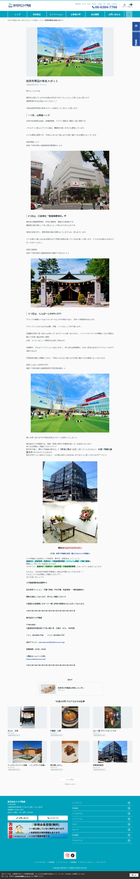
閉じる (134, 875)
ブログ (74, 824)
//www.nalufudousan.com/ (36, 659)
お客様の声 (76, 14)
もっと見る (70, 779)
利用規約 (74, 862)
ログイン (124, 6)
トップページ (76, 803)
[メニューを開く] (129, 14)
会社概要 (95, 14)
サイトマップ (101, 862)
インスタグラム (77, 813)
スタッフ (75, 829)
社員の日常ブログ (32, 85)
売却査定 (37, 14)
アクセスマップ (77, 840)
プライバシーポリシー (87, 862)
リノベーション (56, 14)
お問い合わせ (114, 14)
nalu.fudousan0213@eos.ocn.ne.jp (51, 642)
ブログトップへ (70, 784)
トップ (17, 14)
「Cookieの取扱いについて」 (22, 876)
